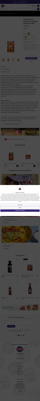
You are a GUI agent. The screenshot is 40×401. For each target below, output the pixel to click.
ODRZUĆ (20, 207)
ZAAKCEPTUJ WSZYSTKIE (20, 210)
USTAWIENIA (20, 204)
